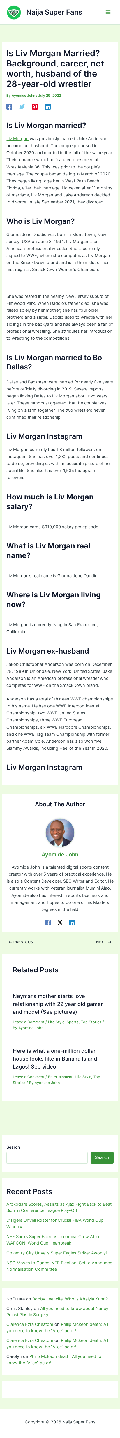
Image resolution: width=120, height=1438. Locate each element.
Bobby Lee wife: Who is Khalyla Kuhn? (70, 1299)
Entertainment (60, 1077)
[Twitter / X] (60, 922)
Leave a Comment (28, 1022)
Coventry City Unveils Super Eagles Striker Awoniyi (56, 1253)
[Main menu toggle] (108, 12)
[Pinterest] (35, 107)
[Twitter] (22, 107)
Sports (73, 1022)
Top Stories (91, 1022)
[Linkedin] (48, 107)
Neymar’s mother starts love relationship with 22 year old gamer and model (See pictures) (58, 1004)
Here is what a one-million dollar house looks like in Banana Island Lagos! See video (55, 1059)
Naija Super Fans (54, 12)
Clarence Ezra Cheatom (29, 1324)
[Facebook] (9, 107)
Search (13, 1147)
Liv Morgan (17, 138)
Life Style (56, 1022)
